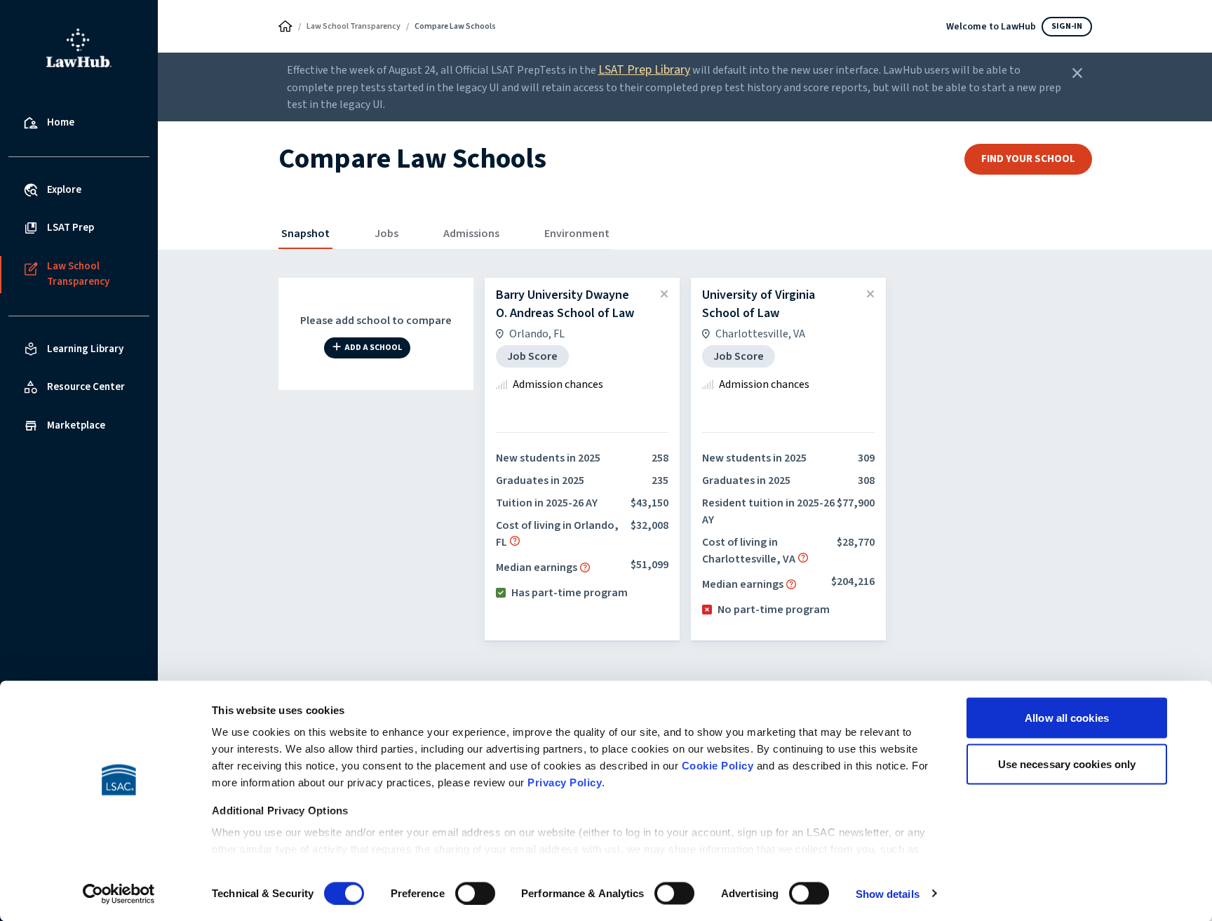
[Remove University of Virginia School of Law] (870, 294)
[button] (515, 541)
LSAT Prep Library (644, 70)
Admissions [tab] (471, 233)
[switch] (475, 893)
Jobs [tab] (386, 233)
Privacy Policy (564, 782)
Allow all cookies (1067, 718)
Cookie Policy (718, 766)
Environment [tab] (577, 233)
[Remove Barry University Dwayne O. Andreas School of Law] (664, 294)
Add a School (373, 348)
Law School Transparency (353, 26)
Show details (888, 893)
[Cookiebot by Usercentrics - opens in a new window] (119, 893)
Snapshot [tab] (305, 233)
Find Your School (1028, 159)
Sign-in (1066, 26)
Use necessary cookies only (1067, 763)
